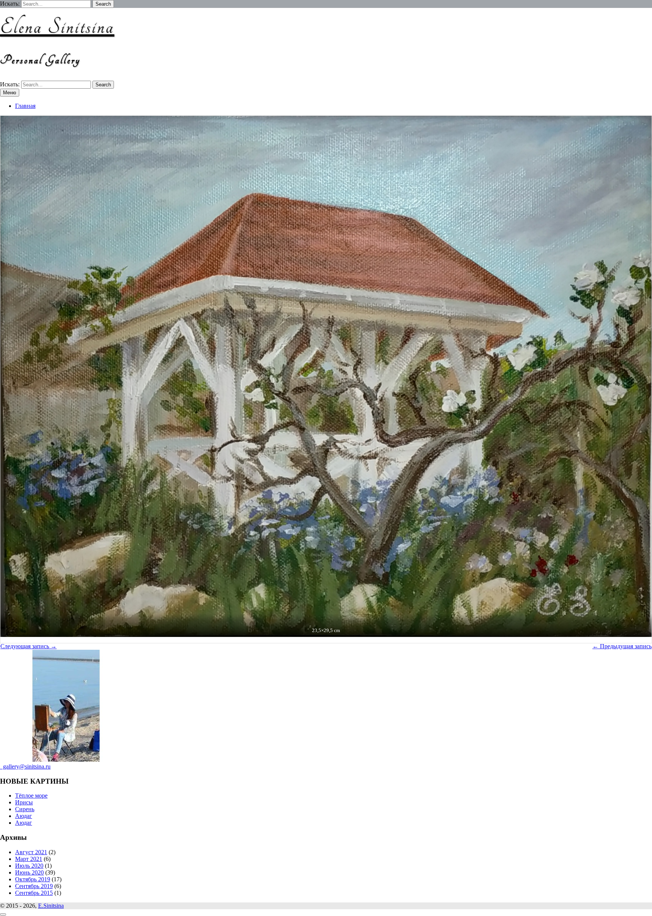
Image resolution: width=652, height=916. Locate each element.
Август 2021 (31, 852)
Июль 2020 (29, 865)
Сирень (24, 809)
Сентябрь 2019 (34, 886)
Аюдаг (23, 816)
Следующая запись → (28, 646)
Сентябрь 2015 (34, 893)
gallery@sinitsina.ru (25, 766)
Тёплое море (31, 795)
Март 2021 (28, 859)
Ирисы (24, 802)
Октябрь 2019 (32, 879)
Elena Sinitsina (57, 27)
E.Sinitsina (51, 905)
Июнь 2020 (29, 872)
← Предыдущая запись (622, 646)
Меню (9, 92)
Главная (25, 106)
